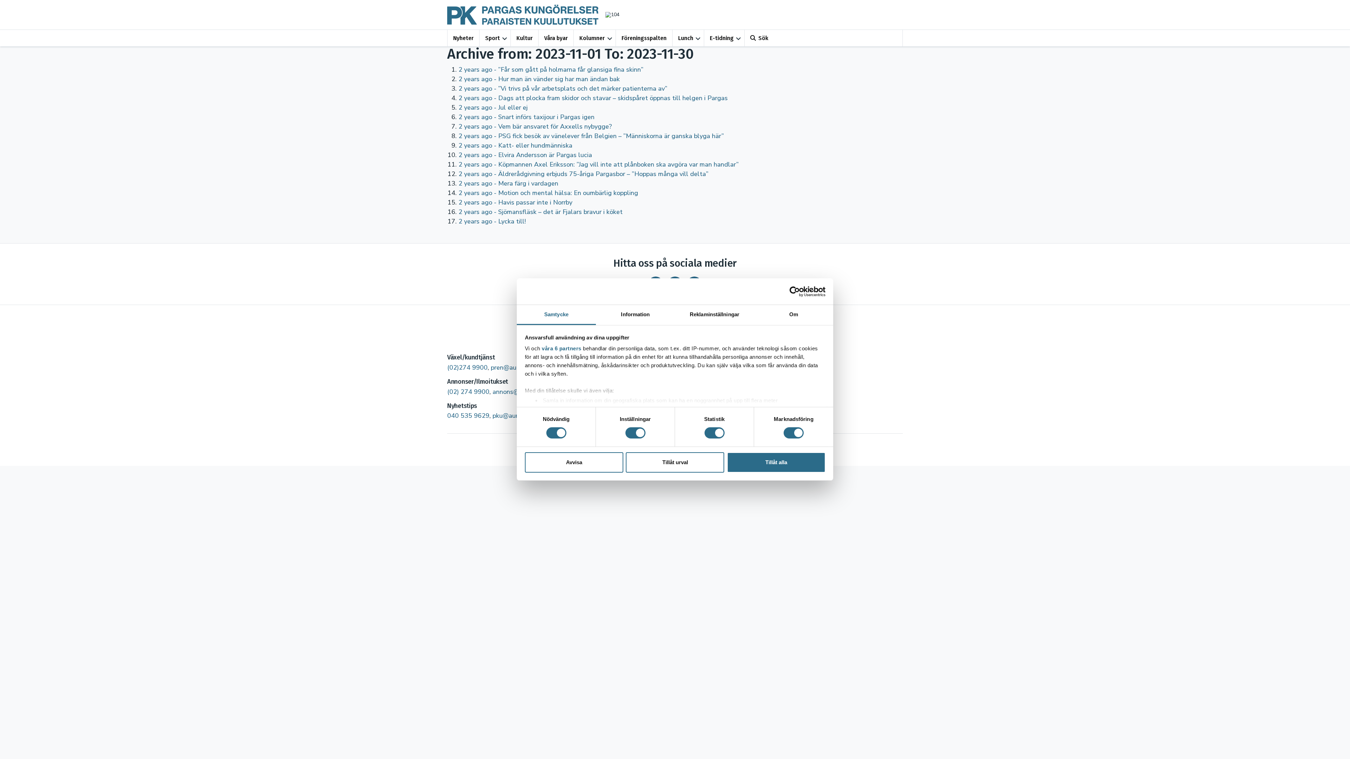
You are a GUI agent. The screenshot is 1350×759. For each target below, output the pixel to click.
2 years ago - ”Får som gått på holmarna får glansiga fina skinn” (550, 69)
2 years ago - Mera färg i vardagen (508, 183)
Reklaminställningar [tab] (714, 314)
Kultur (524, 38)
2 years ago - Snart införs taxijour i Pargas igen (526, 117)
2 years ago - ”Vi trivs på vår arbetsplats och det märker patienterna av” (562, 88)
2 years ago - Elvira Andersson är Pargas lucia (525, 155)
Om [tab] (793, 314)
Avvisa (574, 462)
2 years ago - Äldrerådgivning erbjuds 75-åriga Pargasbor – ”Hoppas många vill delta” (583, 174)
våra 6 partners (561, 348)
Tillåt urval (675, 462)
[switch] (635, 433)
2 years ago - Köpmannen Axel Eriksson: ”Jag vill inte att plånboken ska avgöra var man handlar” (598, 164)
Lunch (685, 38)
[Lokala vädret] (608, 15)
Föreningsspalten (644, 38)
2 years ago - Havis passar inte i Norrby (515, 202)
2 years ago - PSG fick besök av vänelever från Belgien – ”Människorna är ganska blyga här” (591, 136)
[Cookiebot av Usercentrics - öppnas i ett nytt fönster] (794, 291)
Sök (763, 38)
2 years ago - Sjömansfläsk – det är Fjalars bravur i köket (540, 212)
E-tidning (722, 38)
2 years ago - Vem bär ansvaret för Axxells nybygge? (535, 126)
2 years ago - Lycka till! (492, 221)
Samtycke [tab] (556, 314)
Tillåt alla (776, 462)
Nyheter (463, 38)
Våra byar (556, 38)
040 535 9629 (468, 415)
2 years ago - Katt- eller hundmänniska (515, 145)
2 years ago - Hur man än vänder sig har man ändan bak (539, 79)
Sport (492, 38)
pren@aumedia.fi (515, 367)
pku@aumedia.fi (515, 415)
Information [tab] (635, 314)
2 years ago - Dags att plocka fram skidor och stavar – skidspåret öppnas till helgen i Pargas (593, 98)
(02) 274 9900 (468, 392)
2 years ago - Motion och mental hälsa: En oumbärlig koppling (548, 193)
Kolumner (592, 38)
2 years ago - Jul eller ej (493, 107)
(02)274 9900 (467, 367)
